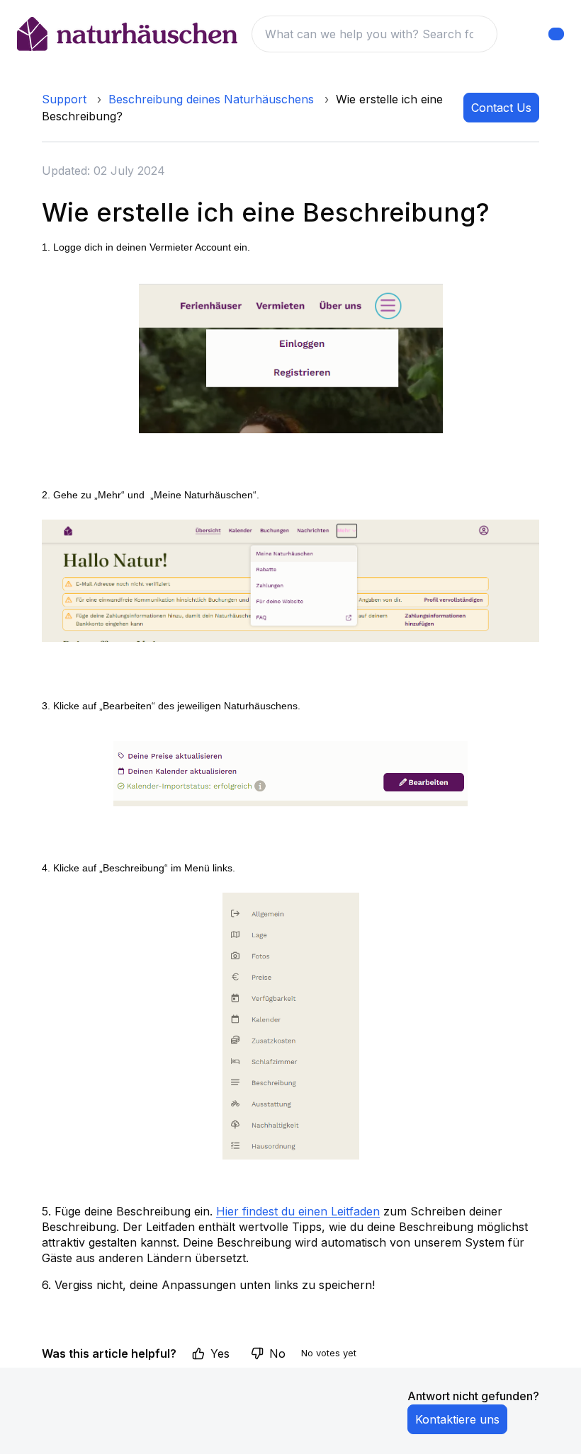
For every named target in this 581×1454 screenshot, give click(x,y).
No (277, 1353)
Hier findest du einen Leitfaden (298, 1211)
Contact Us (501, 108)
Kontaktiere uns (457, 1419)
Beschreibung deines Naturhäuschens (211, 99)
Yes (220, 1353)
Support (64, 99)
